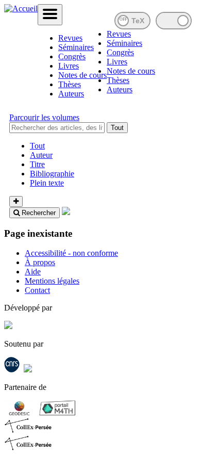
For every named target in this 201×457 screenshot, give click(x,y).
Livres (68, 65)
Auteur (41, 155)
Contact (37, 290)
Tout (117, 128)
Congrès (72, 56)
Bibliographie (52, 173)
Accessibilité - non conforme (71, 253)
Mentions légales (52, 280)
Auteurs (71, 93)
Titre (37, 164)
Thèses (69, 84)
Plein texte (47, 182)
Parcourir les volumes (44, 117)
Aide (33, 271)
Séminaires (76, 47)
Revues (70, 38)
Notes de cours (82, 75)
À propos (40, 262)
